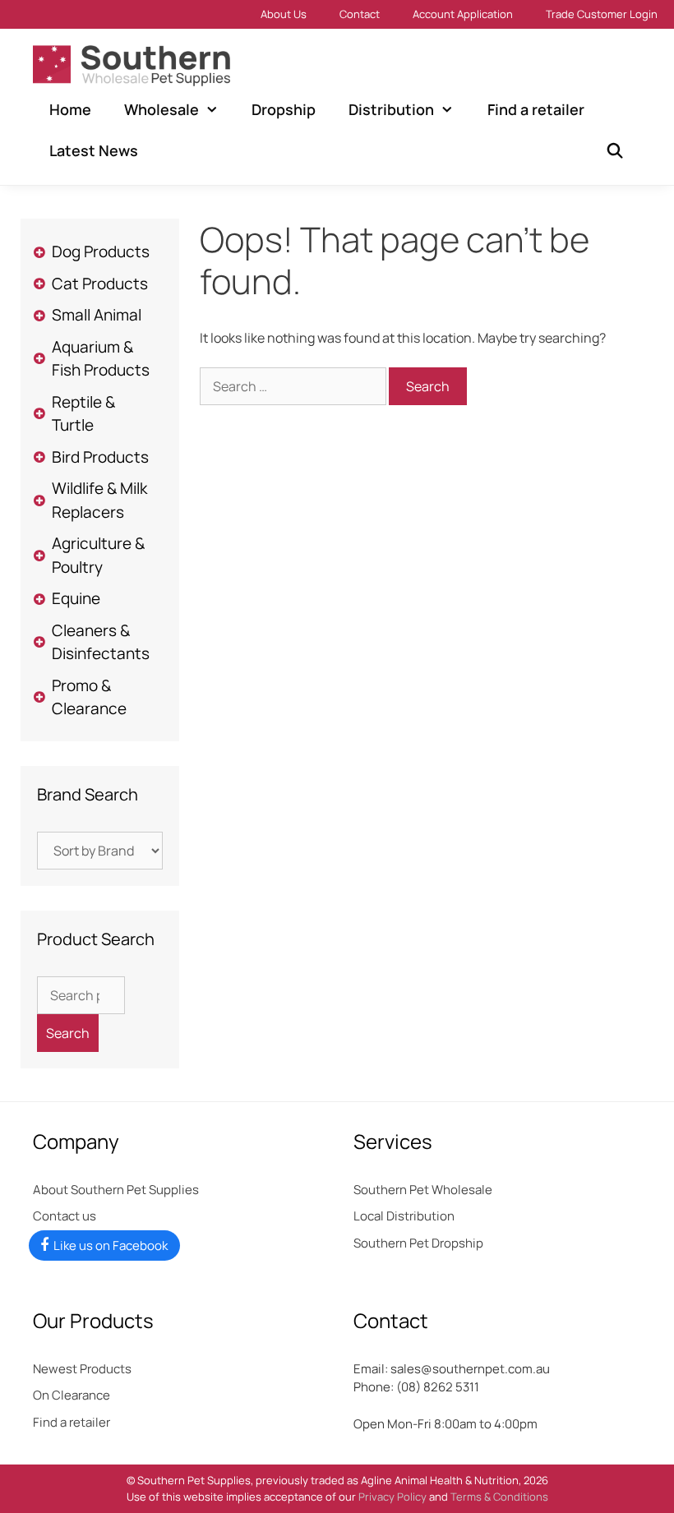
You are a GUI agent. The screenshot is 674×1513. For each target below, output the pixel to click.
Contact (359, 14)
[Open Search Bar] (615, 150)
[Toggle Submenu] (39, 252)
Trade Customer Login (602, 14)
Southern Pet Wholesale (422, 1189)
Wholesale (161, 109)
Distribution (391, 109)
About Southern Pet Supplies (116, 1189)
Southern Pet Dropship (418, 1243)
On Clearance (71, 1395)
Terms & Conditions (499, 1496)
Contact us (64, 1216)
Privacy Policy (392, 1496)
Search (68, 1033)
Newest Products (82, 1368)
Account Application (463, 14)
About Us (284, 14)
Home (70, 109)
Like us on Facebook (110, 1245)
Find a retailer (535, 109)
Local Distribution (404, 1216)
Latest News (93, 150)
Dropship (284, 109)
